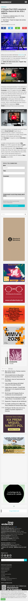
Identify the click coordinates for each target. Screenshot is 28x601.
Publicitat (3, 572)
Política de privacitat (5, 577)
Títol (4, 171)
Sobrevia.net (9, 579)
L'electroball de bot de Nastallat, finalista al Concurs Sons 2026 (14, 375)
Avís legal (3, 575)
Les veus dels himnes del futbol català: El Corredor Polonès (14, 384)
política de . (22, 597)
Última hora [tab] (4, 368)
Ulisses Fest (21, 55)
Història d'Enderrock (5, 569)
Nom (4, 165)
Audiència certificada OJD (6, 566)
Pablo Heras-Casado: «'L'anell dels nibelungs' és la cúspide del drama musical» (15, 389)
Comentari (6, 176)
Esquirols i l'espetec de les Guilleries (15, 401)
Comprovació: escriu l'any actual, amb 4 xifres (14, 195)
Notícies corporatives (5, 568)
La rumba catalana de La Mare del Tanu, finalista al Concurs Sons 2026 (15, 404)
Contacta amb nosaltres (6, 574)
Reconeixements (4, 571)
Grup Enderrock (14, 511)
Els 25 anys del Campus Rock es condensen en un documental (14, 394)
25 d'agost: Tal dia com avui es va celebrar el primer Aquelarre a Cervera (15, 409)
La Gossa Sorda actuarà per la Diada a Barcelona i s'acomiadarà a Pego (15, 398)
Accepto (3, 599)
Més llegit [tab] (10, 368)
